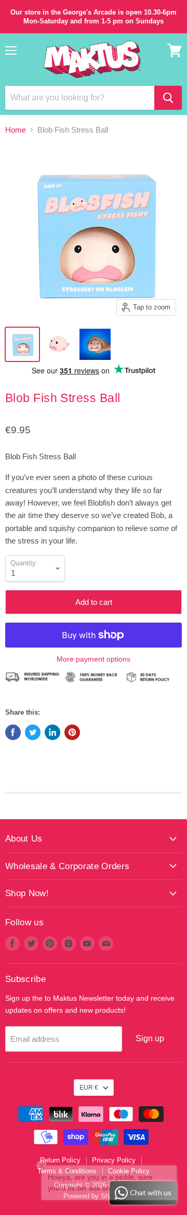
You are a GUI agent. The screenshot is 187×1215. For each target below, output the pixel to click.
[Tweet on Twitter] (33, 732)
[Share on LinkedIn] (52, 732)
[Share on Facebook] (13, 732)
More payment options (93, 659)
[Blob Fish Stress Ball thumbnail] (22, 344)
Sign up (150, 1038)
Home (15, 129)
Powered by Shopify (93, 1196)
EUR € (88, 1087)
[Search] (168, 98)
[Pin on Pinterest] (72, 732)
